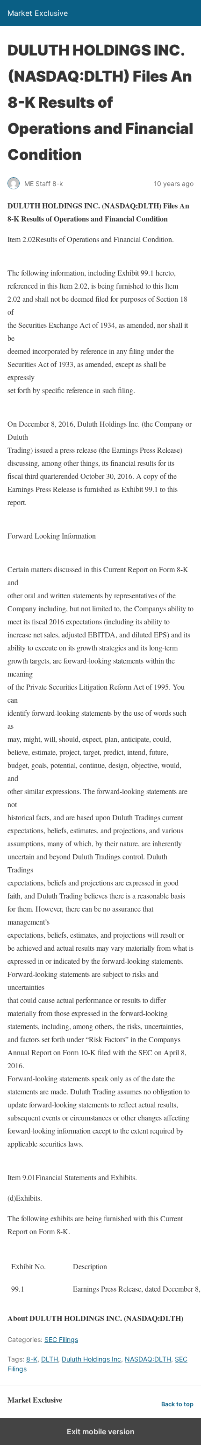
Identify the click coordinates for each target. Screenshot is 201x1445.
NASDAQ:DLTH (148, 1359)
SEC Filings (61, 1339)
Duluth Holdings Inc (91, 1359)
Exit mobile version (101, 1431)
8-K (31, 1359)
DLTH (49, 1359)
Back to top (177, 1404)
